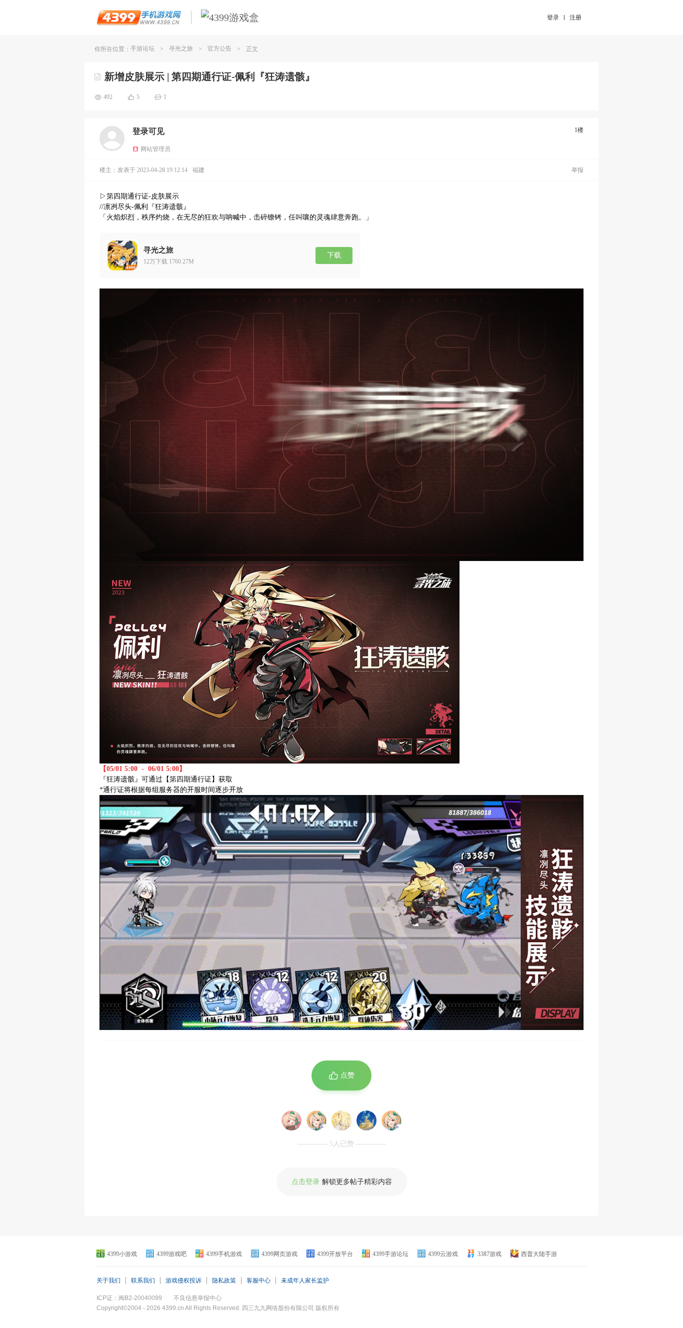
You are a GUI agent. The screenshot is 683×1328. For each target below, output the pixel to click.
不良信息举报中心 (198, 1298)
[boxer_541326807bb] (292, 1120)
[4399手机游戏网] (138, 18)
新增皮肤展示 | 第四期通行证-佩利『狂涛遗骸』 (209, 76)
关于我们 (108, 1280)
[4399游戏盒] (230, 18)
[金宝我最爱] (342, 1120)
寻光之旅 (181, 48)
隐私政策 (224, 1280)
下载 (334, 255)
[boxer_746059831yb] (316, 1120)
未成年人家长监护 (305, 1280)
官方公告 (220, 48)
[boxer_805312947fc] (392, 1120)
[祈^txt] (366, 1120)
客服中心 (258, 1280)
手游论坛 (142, 48)
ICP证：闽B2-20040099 (129, 1298)
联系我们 (143, 1280)
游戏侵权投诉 (184, 1280)
